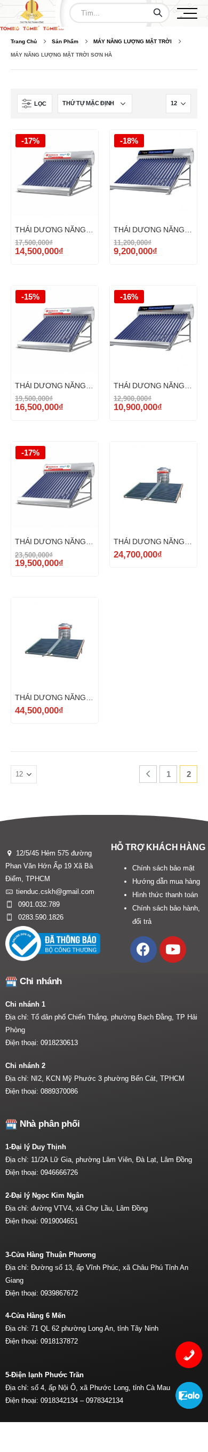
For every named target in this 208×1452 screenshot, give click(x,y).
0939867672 (59, 1293)
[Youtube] (172, 949)
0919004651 (59, 1221)
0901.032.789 (38, 904)
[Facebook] (143, 949)
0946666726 (59, 1172)
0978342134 (104, 1400)
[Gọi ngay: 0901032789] (188, 1354)
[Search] (158, 13)
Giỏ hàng (80, 147)
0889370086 (59, 1091)
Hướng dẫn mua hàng (166, 881)
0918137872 (59, 1341)
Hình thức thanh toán (165, 895)
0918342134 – (63, 1400)
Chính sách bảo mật (163, 868)
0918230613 (59, 1043)
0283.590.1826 (39, 917)
